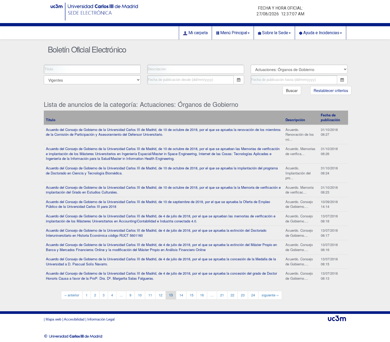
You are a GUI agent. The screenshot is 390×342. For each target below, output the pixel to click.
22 (232, 294)
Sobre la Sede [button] (274, 32)
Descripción (295, 119)
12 (160, 294)
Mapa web (53, 319)
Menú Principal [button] (233, 32)
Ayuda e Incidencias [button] (320, 32)
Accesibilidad (74, 319)
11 (150, 294)
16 (202, 294)
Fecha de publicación (330, 117)
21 (222, 294)
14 (181, 294)
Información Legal (101, 319)
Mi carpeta (197, 32)
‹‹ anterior (71, 294)
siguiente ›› (270, 294)
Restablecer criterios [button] (331, 90)
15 (191, 294)
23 (243, 294)
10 (140, 294)
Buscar (292, 90)
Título (50, 119)
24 (253, 294)
